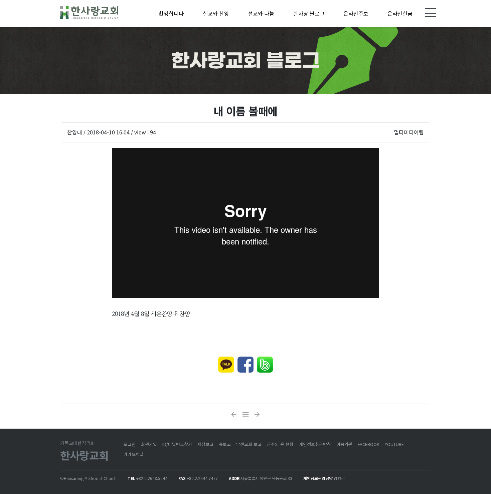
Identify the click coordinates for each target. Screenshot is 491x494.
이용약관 (344, 444)
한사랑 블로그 (309, 13)
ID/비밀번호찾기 (177, 444)
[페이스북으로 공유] (245, 365)
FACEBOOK (368, 444)
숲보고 (225, 444)
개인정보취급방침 (315, 444)
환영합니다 (171, 13)
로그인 (130, 444)
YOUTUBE (394, 444)
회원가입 (149, 444)
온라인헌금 (400, 13)
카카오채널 (134, 454)
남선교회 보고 (249, 444)
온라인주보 (355, 13)
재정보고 (205, 444)
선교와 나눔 (261, 13)
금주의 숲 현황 (280, 444)
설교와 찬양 (216, 13)
